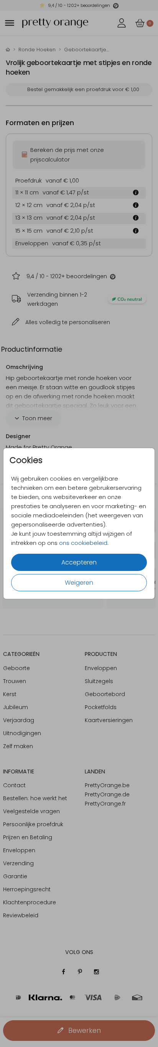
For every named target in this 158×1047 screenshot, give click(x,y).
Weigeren (79, 582)
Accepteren (79, 562)
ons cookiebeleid (83, 543)
